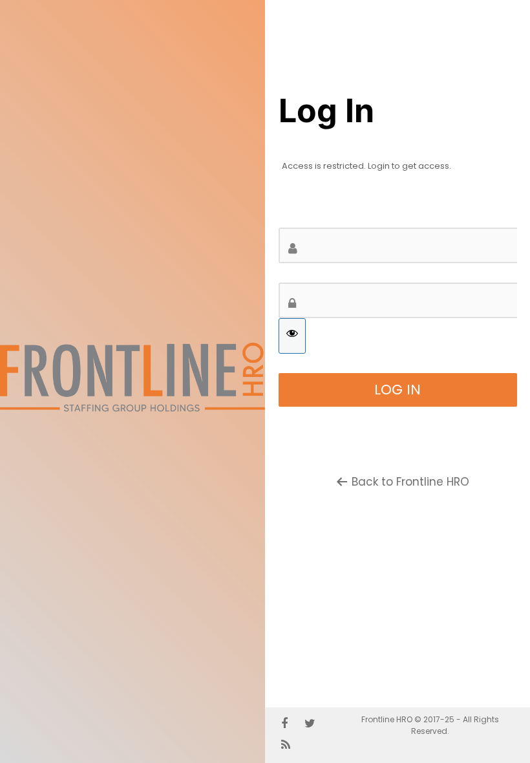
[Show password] (292, 336)
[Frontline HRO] (132, 410)
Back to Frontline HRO (410, 481)
